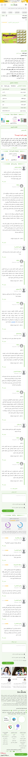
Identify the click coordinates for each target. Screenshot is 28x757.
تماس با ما (23, 736)
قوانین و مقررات (22, 738)
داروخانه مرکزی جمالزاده (22, 743)
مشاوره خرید (5, 738)
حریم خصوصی (22, 747)
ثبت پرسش (8, 510)
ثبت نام (14, 738)
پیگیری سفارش (5, 744)
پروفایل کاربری (14, 736)
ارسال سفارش (5, 742)
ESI (26, 20)
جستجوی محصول (5, 736)
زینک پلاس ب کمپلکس (13, 153)
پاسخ (5, 181)
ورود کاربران (14, 740)
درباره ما (23, 734)
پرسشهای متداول (23, 740)
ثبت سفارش (5, 740)
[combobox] (13, 8)
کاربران (14, 734)
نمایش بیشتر (14, 147)
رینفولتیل (15, 117)
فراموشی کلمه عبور (14, 742)
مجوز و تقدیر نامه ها (22, 746)
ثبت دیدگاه (8, 663)
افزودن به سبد (21, 754)
